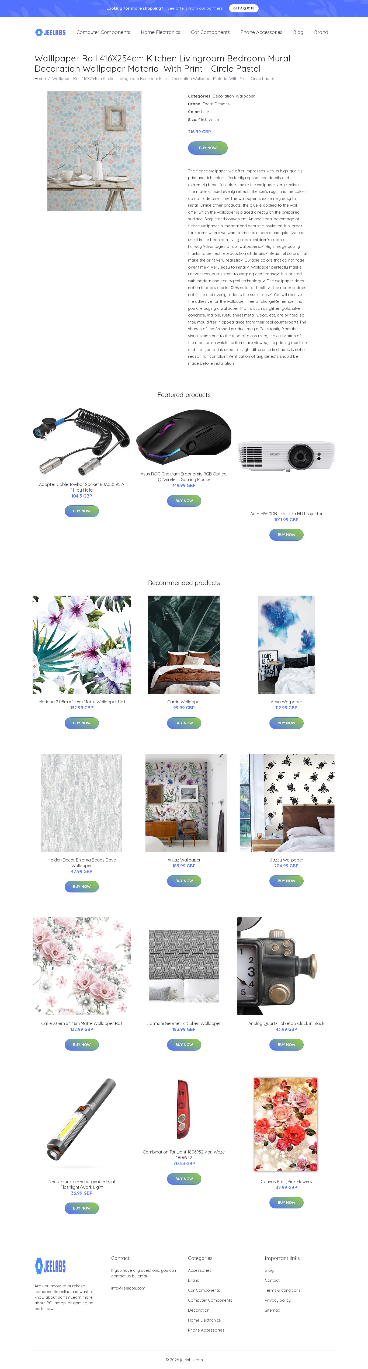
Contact (272, 1280)
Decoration (223, 96)
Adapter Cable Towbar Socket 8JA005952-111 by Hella (81, 487)
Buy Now (208, 147)
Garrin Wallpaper (184, 701)
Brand (321, 32)
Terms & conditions (283, 1290)
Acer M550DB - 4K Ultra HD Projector (286, 513)
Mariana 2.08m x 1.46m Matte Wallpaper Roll (82, 701)
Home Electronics (160, 32)
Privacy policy (278, 1300)
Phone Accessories (261, 32)
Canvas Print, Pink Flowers (286, 1181)
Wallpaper (245, 96)
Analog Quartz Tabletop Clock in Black (286, 1023)
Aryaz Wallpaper (184, 860)
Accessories (199, 1270)
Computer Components (103, 32)
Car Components (210, 32)
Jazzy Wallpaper (286, 860)
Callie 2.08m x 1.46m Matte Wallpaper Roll (81, 1023)
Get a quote (243, 8)
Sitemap (272, 1310)
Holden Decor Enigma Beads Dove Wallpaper (82, 862)
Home (40, 78)
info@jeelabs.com (128, 1288)
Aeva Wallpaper (286, 701)
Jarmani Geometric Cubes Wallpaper (184, 1023)
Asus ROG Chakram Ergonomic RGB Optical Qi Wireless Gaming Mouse (184, 476)
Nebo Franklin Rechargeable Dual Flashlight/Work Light (81, 1184)
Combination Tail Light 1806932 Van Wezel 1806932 (184, 1154)
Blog (298, 32)
